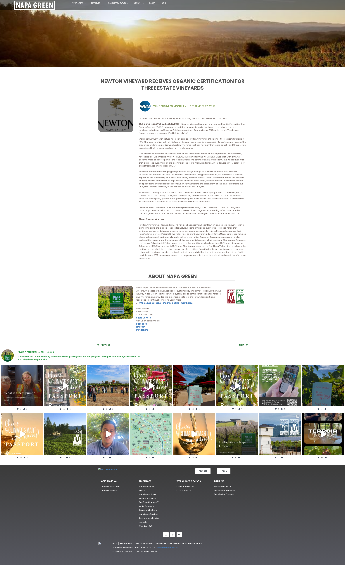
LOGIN (163, 3)
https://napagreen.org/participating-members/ (165, 303)
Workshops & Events (117, 3)
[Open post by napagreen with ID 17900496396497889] (280, 434)
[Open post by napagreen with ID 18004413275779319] (108, 385)
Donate (152, 3)
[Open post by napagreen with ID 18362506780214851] (237, 434)
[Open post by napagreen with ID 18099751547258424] (151, 385)
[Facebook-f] (172, 534)
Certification (77, 3)
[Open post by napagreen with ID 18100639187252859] (194, 385)
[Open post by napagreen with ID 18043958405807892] (22, 434)
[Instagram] (166, 534)
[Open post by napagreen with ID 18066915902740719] (323, 385)
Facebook (141, 323)
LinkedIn (140, 326)
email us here (143, 317)
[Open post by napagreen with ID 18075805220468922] (65, 434)
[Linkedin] (179, 534)
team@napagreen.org (168, 547)
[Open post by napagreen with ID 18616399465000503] (65, 385)
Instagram (142, 329)
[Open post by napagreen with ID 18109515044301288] (323, 434)
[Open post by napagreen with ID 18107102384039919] (194, 434)
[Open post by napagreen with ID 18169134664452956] (108, 434)
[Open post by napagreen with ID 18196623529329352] (237, 385)
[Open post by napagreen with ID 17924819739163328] (151, 434)
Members (137, 3)
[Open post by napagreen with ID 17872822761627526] (280, 385)
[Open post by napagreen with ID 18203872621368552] (22, 385)
